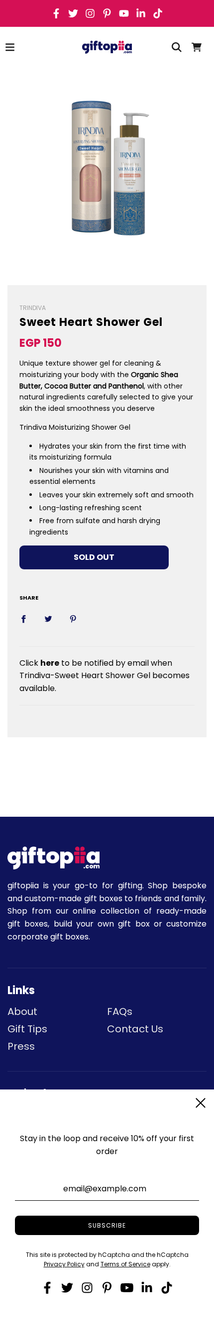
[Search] (177, 47)
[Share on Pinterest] (73, 618)
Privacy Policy (64, 1264)
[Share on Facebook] (23, 618)
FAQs (119, 1011)
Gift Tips (27, 1029)
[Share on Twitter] (48, 618)
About (22, 1011)
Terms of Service (125, 1264)
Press (21, 1046)
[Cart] (197, 47)
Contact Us (135, 1029)
